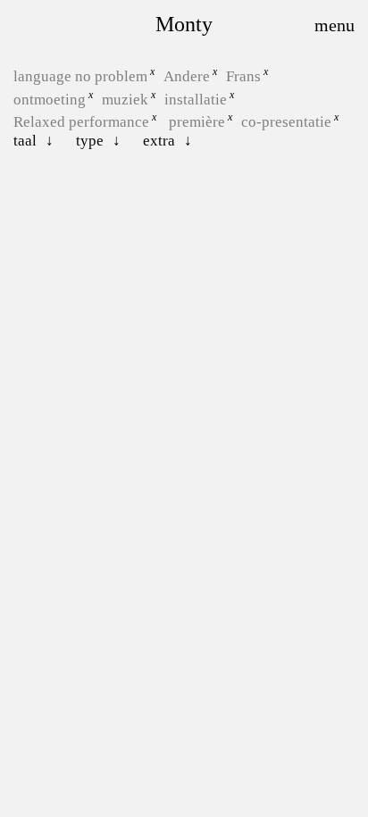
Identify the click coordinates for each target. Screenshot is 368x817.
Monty (184, 24)
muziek (125, 98)
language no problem (80, 76)
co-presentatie (286, 121)
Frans (243, 76)
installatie (195, 98)
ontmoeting (49, 98)
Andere (186, 76)
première (197, 121)
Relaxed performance (81, 121)
